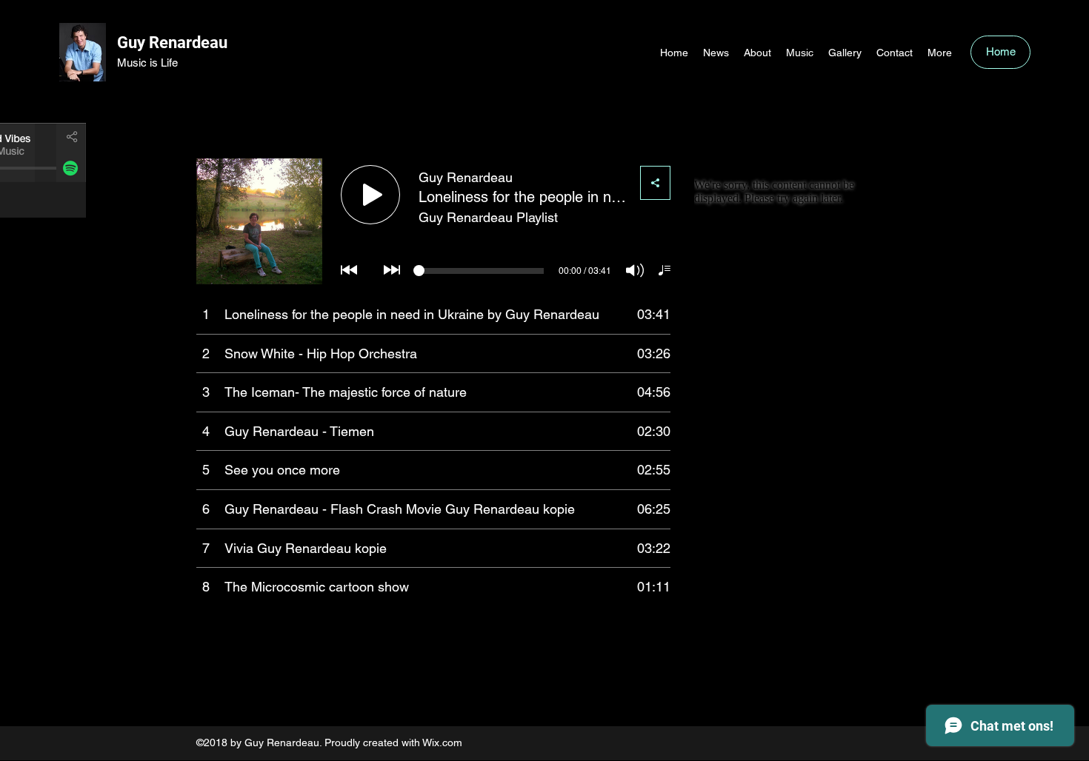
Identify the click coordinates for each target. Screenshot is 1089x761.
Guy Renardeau (172, 42)
